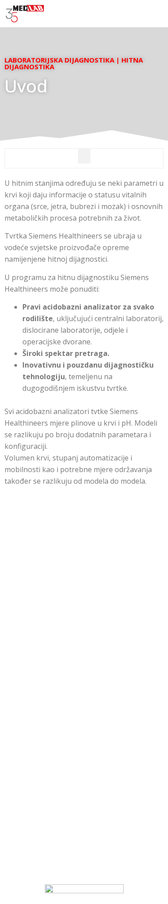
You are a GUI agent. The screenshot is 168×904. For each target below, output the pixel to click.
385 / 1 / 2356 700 (99, 678)
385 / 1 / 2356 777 (99, 667)
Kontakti (84, 750)
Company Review (84, 761)
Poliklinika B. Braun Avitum (84, 782)
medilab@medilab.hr (84, 650)
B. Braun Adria (84, 793)
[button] (157, 13)
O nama (84, 740)
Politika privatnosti (84, 837)
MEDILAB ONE (84, 772)
